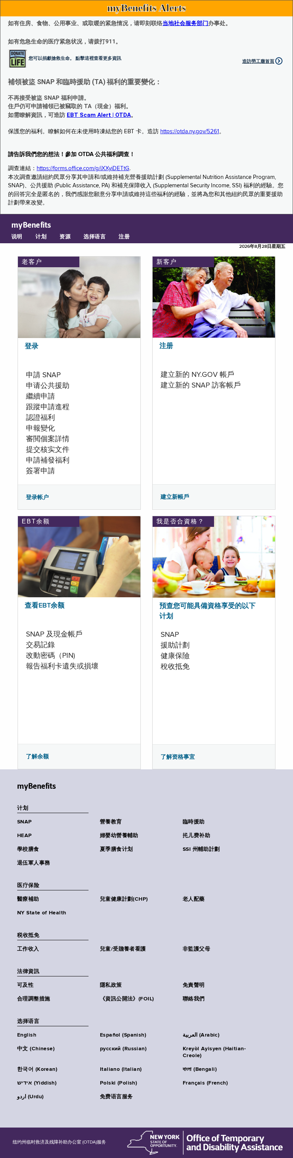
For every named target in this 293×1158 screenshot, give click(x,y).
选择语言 (95, 236)
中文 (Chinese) (36, 1048)
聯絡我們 (194, 999)
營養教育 (111, 822)
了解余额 (37, 756)
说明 (17, 236)
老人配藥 (194, 899)
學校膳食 (28, 849)
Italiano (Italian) (121, 1069)
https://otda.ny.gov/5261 (189, 131)
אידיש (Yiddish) (36, 1083)
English (26, 1035)
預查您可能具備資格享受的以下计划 (207, 611)
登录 (32, 346)
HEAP (24, 835)
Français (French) (205, 1083)
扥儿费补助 (196, 835)
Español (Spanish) (123, 1035)
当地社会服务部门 (185, 23)
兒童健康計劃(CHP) (124, 899)
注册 (124, 236)
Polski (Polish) (118, 1083)
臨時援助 (194, 822)
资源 (65, 236)
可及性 (25, 985)
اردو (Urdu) (30, 1096)
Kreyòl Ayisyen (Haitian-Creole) (214, 1052)
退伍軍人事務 (33, 863)
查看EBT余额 (44, 605)
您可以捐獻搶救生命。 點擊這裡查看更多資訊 (75, 58)
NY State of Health (41, 913)
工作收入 (28, 949)
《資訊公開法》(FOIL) (127, 999)
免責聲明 (194, 985)
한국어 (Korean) (37, 1069)
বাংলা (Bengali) (200, 1069)
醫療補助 (28, 899)
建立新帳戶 (175, 496)
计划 (41, 236)
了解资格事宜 (178, 756)
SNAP (24, 822)
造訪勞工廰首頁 (258, 61)
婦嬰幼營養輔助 (119, 835)
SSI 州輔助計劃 (201, 849)
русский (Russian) (123, 1048)
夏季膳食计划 (116, 849)
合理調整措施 (33, 999)
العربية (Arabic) (201, 1035)
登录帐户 (37, 497)
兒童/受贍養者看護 (123, 949)
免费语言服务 (116, 1096)
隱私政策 (111, 985)
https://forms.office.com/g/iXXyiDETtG (83, 168)
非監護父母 (196, 949)
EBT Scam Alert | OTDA (99, 115)
